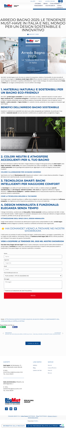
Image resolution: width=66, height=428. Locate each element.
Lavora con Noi (50, 1)
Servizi (45, 3)
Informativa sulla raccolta (14, 426)
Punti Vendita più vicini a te (11, 272)
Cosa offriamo (55, 3)
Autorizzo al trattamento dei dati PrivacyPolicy (18, 290)
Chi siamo (38, 3)
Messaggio (6, 279)
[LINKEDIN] (11, 408)
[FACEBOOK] (62, 1)
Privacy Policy (52, 416)
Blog (40, 1)
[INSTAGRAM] (59, 1)
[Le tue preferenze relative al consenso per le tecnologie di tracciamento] (63, 425)
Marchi (50, 370)
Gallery (32, 1)
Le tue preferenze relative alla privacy (43, 426)
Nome (5, 253)
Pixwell (36, 421)
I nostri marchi (50, 5)
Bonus (59, 5)
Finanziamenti (38, 5)
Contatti (60, 8)
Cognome (6, 260)
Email (5, 266)
